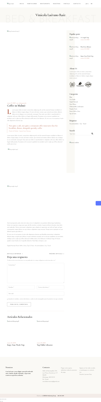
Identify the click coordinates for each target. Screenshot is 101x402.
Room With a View (21, 245)
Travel (49, 245)
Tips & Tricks (30, 245)
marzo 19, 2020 (11, 103)
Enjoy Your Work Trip (15, 345)
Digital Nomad (11, 245)
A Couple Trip (85, 37)
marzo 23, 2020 (11, 343)
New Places (73, 104)
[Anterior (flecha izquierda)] (0, 401)
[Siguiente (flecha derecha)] (2, 401)
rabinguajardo (22, 103)
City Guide (72, 99)
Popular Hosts (73, 109)
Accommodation (39, 245)
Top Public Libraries (45, 345)
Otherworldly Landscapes (77, 106)
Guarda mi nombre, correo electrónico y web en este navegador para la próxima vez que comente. (36, 299)
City (46, 245)
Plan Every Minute (86, 47)
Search (72, 130)
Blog (71, 97)
